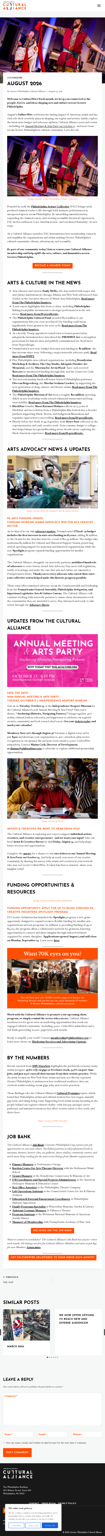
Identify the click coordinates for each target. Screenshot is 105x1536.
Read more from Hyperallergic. (39, 314)
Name (8, 1434)
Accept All (50, 1525)
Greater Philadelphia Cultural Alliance (28, 91)
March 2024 (15, 1346)
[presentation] (26, 1325)
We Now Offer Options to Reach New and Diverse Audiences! (76, 1319)
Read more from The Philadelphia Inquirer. (38, 375)
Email (43, 1434)
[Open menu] (99, 5)
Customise (16, 1525)
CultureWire (15, 78)
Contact (34, 1503)
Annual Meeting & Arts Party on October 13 (50, 126)
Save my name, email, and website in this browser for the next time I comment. (46, 1442)
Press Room (48, 1503)
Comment (10, 1395)
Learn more (34, 1247)
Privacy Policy (67, 1503)
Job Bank (38, 1144)
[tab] (47, 1357)
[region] (33, 1517)
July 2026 (10, 1280)
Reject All (33, 1525)
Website (77, 1434)
